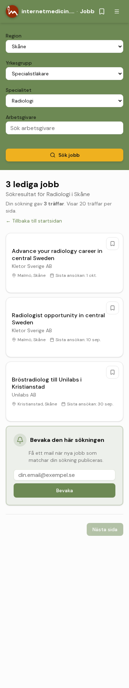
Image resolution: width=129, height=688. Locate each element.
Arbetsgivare (21, 117)
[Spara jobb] (112, 243)
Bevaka (64, 490)
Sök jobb (69, 155)
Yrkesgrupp (19, 63)
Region (14, 36)
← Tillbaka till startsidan (34, 221)
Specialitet (19, 90)
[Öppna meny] (116, 11)
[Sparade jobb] (102, 11)
